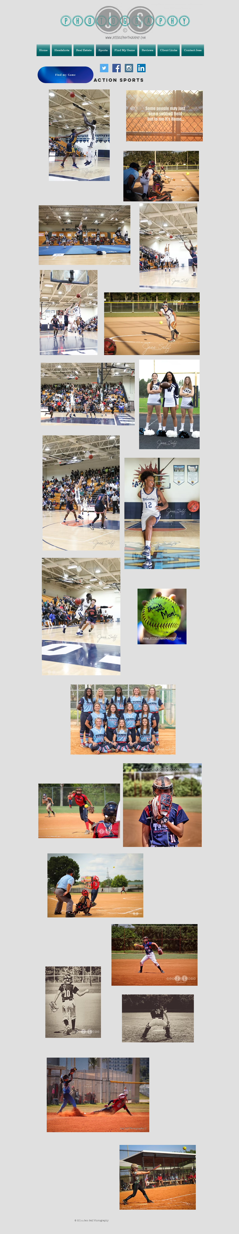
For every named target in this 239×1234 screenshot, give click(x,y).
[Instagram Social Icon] (129, 68)
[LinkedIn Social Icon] (141, 68)
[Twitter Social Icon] (104, 68)
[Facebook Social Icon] (116, 68)
